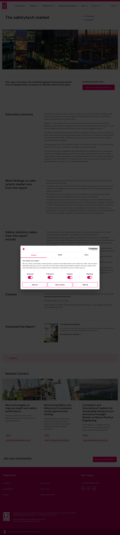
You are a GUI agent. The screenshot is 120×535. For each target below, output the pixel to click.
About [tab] (86, 255)
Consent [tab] (33, 255)
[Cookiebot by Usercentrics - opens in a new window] (90, 249)
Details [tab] (60, 255)
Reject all (35, 284)
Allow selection (60, 284)
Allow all (85, 284)
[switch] (50, 277)
